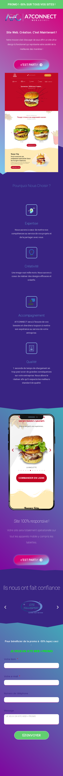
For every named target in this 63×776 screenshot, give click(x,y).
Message (9, 710)
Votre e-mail (11, 676)
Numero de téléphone (16, 693)
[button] (5, 607)
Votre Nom (10, 659)
